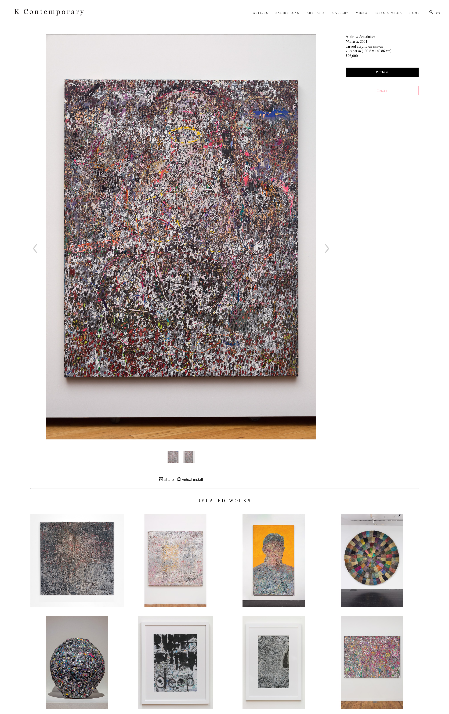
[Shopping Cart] (438, 12)
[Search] (431, 12)
